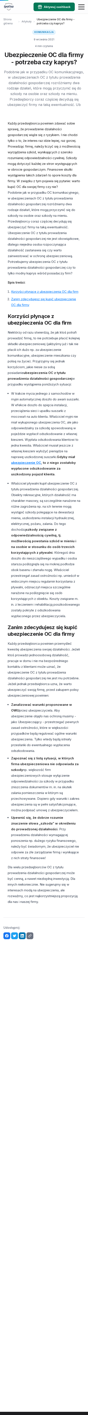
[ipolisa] (8, 7)
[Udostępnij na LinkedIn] (22, 935)
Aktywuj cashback (57, 7)
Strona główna (8, 21)
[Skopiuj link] (29, 935)
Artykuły (27, 21)
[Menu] (81, 7)
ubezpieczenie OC (26, 463)
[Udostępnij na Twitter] (14, 935)
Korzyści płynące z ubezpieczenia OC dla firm (44, 292)
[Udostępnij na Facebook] (6, 935)
